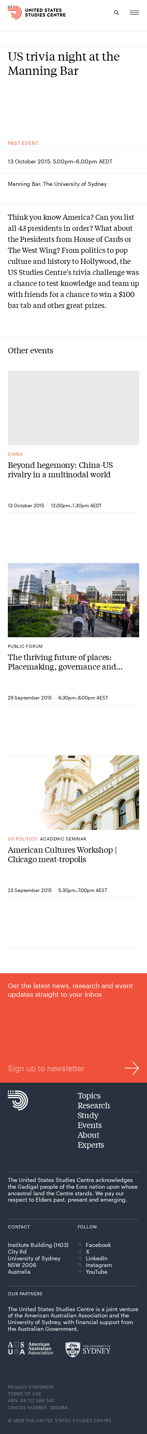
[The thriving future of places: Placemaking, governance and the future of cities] (73, 600)
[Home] (10, 13)
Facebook (98, 1245)
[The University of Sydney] (88, 1350)
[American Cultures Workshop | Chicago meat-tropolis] (73, 792)
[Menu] (134, 12)
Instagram (99, 1265)
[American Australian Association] (30, 1348)
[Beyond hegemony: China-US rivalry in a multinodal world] (73, 408)
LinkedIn (96, 1258)
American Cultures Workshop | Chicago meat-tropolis (62, 854)
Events (90, 1124)
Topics (89, 1095)
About (89, 1134)
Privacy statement (31, 1386)
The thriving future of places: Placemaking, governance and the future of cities (62, 661)
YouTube (96, 1272)
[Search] (116, 12)
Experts (91, 1144)
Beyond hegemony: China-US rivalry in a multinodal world (60, 469)
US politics (22, 838)
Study (88, 1114)
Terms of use (25, 1393)
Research (94, 1105)
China (15, 453)
